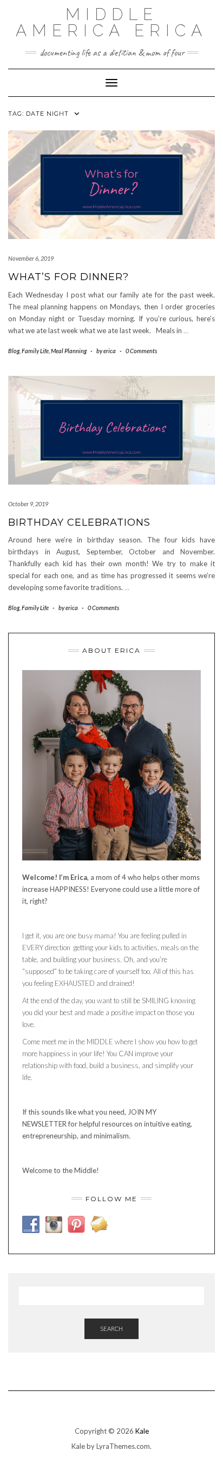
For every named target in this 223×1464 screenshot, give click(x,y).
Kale (142, 1431)
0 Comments (141, 350)
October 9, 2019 (28, 503)
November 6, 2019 (31, 258)
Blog (13, 350)
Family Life (35, 350)
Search (111, 1328)
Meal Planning (69, 350)
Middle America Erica (111, 22)
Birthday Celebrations (79, 522)
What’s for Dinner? (68, 277)
